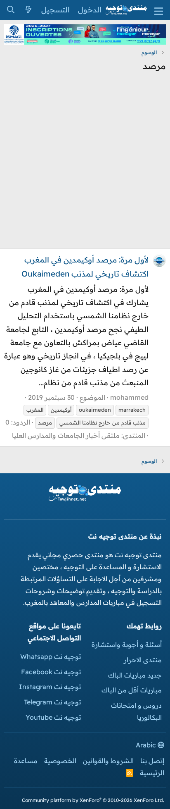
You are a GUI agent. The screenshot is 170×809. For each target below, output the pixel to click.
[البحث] (10, 10)
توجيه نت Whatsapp (50, 656)
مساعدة (26, 760)
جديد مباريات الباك (135, 675)
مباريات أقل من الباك (132, 690)
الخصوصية (60, 760)
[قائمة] (158, 10)
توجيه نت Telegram (52, 702)
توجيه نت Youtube (53, 717)
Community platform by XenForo (93, 800)
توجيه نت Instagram (50, 687)
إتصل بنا (152, 760)
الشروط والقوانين (108, 760)
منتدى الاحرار (143, 660)
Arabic (147, 745)
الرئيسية (152, 772)
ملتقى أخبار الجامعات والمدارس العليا (66, 435)
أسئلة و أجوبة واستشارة (127, 644)
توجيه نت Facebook (51, 672)
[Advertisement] (85, 163)
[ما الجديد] (28, 10)
